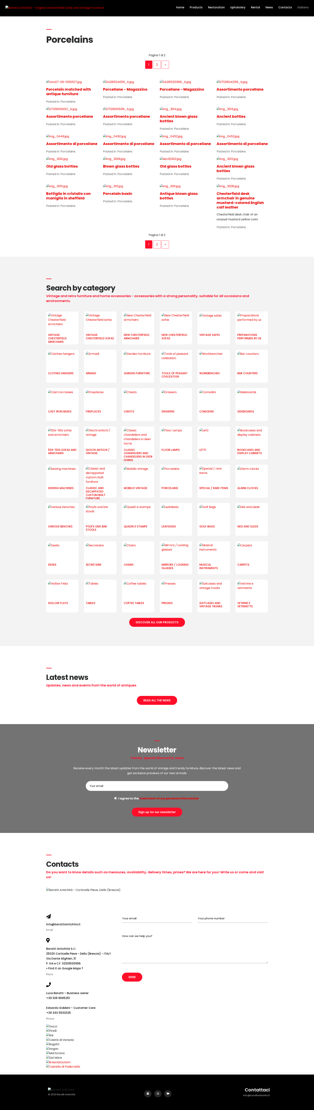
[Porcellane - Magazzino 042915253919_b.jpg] (185, 82)
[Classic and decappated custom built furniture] (100, 475)
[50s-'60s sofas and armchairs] (62, 437)
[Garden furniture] (138, 361)
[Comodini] (213, 399)
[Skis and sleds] (251, 514)
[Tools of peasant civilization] (176, 361)
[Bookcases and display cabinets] (251, 437)
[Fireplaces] (100, 399)
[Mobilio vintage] (138, 475)
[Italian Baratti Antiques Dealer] (168, 1093)
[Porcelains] (176, 475)
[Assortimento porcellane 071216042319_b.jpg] (242, 82)
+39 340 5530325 (58, 1013)
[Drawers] (176, 399)
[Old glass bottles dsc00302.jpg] (185, 159)
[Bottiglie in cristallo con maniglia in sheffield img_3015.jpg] (72, 186)
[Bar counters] (251, 361)
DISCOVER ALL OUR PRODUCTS (157, 622)
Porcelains (68, 102)
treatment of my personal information (169, 798)
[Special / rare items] (213, 475)
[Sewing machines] (62, 475)
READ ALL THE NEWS (157, 700)
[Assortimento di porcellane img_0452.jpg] (185, 136)
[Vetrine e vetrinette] (251, 590)
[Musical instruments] (213, 552)
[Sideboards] (251, 399)
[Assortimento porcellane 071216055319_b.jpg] (128, 109)
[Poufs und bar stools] (100, 514)
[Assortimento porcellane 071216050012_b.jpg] (72, 109)
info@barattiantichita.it (63, 924)
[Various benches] (62, 514)
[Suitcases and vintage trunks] (213, 590)
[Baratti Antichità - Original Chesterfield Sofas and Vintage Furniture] (54, 7)
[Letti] (213, 437)
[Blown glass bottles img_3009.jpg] (128, 159)
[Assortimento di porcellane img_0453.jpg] (242, 136)
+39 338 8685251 (58, 998)
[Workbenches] (213, 361)
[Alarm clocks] (251, 475)
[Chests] (138, 399)
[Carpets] (251, 552)
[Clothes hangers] (62, 361)
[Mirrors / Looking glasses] (176, 552)
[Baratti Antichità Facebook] (148, 1093)
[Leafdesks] (176, 514)
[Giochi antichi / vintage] (100, 437)
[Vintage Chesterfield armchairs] (62, 322)
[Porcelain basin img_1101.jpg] (128, 186)
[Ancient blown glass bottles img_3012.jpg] (242, 159)
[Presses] (176, 590)
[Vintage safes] (213, 322)
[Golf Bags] (213, 514)
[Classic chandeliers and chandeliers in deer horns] (138, 437)
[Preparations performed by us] (251, 322)
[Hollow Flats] (62, 590)
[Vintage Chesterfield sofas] (100, 322)
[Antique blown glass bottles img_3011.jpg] (185, 186)
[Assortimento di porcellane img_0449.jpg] (72, 136)
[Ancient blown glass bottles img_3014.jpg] (185, 109)
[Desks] (62, 552)
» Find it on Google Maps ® (64, 968)
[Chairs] (138, 552)
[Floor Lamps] (176, 437)
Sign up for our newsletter (157, 812)
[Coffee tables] (138, 590)
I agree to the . (158, 798)
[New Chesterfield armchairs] (138, 322)
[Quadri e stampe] (138, 514)
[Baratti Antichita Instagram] (158, 1093)
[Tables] (100, 590)
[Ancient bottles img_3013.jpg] (242, 109)
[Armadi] (100, 361)
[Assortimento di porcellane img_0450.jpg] (128, 136)
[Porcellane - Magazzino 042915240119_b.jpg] (128, 82)
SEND (132, 977)
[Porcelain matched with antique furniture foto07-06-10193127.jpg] (72, 82)
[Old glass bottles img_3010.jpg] (72, 159)
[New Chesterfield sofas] (176, 322)
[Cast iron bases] (62, 399)
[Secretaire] (100, 552)
